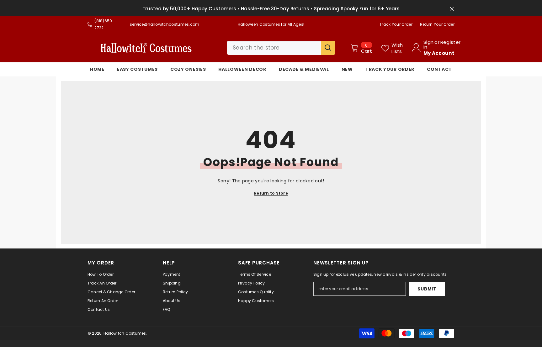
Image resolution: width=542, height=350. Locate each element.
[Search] (281, 48)
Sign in (428, 44)
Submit (426, 289)
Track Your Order (396, 24)
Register (450, 42)
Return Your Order (437, 24)
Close (451, 9)
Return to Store (271, 193)
